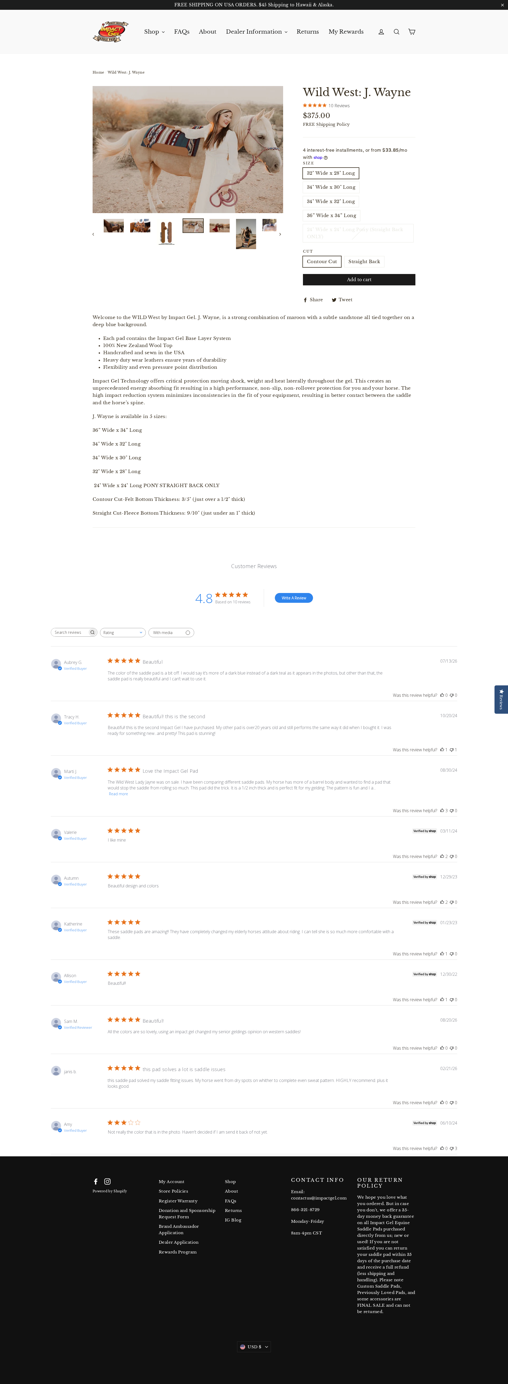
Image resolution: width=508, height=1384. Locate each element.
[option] (188, 149)
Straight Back (364, 261)
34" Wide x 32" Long (331, 201)
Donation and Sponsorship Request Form (187, 1213)
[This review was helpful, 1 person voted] (442, 750)
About (207, 31)
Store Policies (173, 1191)
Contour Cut (322, 261)
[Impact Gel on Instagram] (107, 1181)
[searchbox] (69, 632)
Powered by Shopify (110, 1191)
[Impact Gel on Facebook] (96, 1181)
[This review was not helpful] (451, 1148)
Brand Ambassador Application (179, 1229)
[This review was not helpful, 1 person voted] (451, 750)
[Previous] (96, 234)
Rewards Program (178, 1252)
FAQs (182, 31)
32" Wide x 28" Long (331, 173)
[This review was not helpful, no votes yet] (451, 695)
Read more (118, 793)
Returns (308, 31)
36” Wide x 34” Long (331, 215)
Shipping (325, 124)
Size (308, 163)
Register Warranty (178, 1200)
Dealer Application (179, 1242)
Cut (308, 251)
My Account (171, 1181)
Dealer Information (254, 31)
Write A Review (294, 597)
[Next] (279, 234)
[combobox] (123, 632)
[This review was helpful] (442, 811)
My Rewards (346, 31)
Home (98, 72)
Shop (152, 31)
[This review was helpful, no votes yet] (442, 695)
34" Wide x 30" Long (331, 187)
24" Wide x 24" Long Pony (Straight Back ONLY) (355, 233)
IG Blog (233, 1220)
